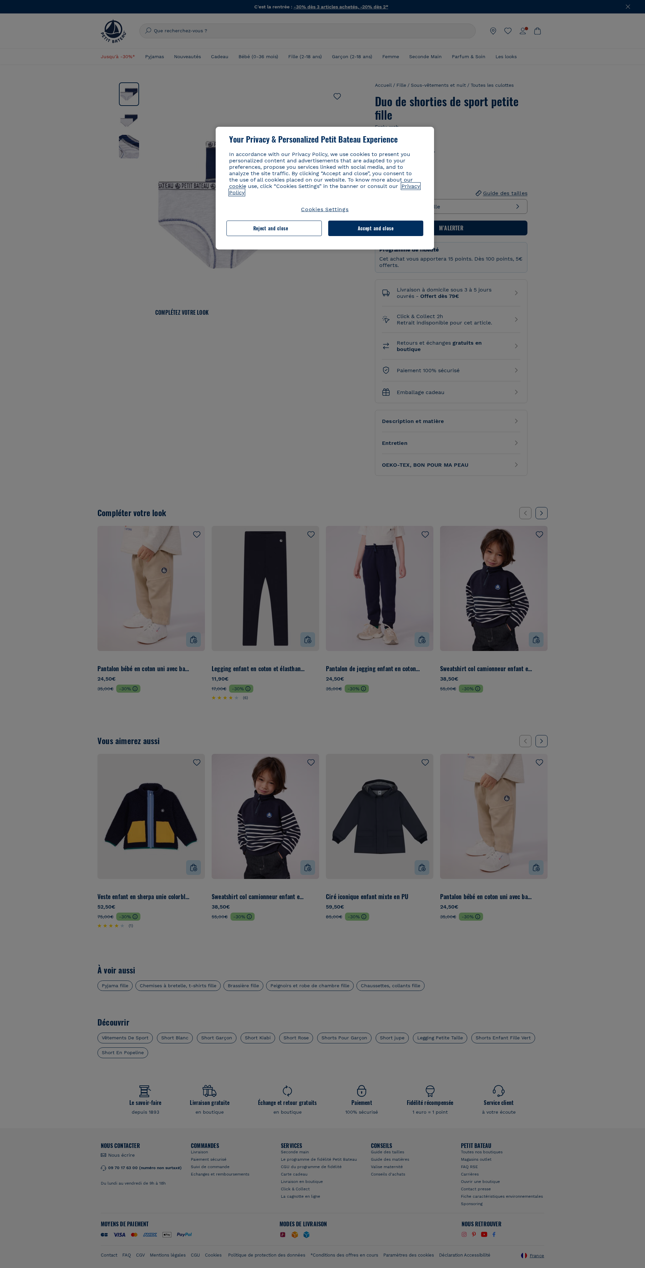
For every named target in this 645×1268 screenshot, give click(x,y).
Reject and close (270, 228)
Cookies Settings (325, 209)
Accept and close (376, 228)
